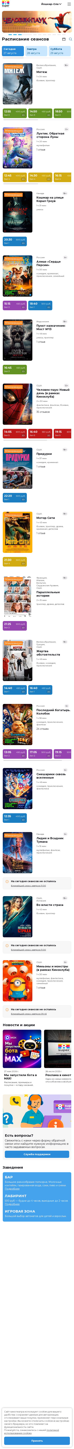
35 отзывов (43, 411)
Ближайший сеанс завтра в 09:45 (29, 1013)
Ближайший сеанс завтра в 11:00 (28, 885)
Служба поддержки (37, 1154)
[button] (51, 4)
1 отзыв (40, 149)
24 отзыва (42, 728)
